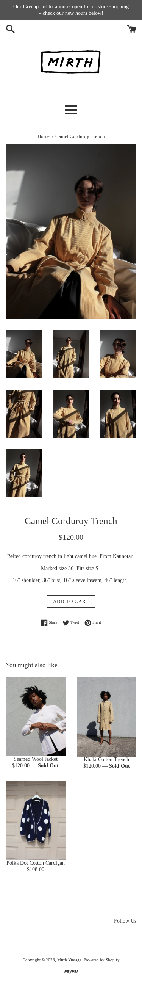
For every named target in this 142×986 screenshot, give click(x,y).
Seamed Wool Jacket (36, 759)
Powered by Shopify (102, 960)
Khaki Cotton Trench (106, 759)
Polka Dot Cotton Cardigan (35, 863)
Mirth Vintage (69, 960)
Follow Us (125, 921)
